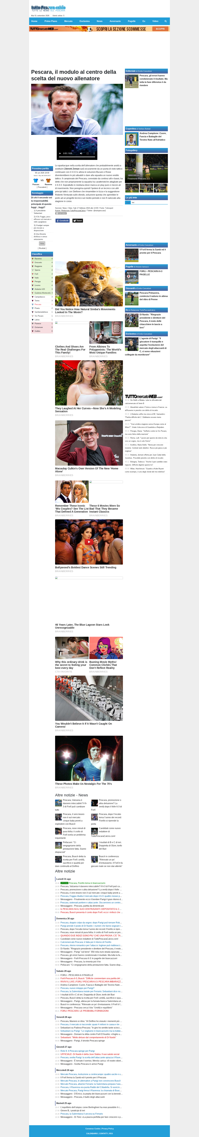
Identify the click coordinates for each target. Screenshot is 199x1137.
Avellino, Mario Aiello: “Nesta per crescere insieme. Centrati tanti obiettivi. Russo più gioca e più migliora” (146, 448)
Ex (127, 310)
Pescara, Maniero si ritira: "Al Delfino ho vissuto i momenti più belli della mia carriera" (101, 1021)
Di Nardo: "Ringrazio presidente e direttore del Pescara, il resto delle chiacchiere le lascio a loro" (107, 948)
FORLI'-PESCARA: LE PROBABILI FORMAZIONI (85, 1011)
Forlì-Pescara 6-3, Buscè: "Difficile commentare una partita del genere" (94, 978)
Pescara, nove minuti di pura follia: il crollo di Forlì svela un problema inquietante (99, 932)
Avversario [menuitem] (115, 21)
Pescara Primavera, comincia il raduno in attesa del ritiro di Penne (154, 296)
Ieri (133, 202)
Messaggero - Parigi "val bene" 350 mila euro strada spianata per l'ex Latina (97, 952)
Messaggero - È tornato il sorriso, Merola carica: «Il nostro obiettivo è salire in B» (99, 1061)
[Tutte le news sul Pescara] (48, 8)
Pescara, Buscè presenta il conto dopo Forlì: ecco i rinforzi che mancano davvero (99, 912)
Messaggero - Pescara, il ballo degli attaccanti (83, 1097)
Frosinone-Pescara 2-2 (139, 178)
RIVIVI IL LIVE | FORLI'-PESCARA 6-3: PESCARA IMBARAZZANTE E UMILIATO (100, 981)
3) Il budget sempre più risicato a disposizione (41, 228)
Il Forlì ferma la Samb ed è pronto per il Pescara (83, 1077)
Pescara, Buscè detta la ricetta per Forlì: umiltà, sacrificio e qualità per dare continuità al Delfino (106, 998)
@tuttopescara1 (99, 211)
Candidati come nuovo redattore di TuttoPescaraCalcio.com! (106, 832)
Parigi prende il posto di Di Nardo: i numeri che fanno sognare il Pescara (95, 926)
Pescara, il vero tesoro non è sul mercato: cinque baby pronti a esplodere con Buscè (101, 893)
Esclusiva (131, 334)
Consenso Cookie (92, 1129)
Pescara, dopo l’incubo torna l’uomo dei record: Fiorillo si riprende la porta (96, 929)
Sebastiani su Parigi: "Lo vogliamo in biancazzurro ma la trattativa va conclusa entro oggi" (103, 1031)
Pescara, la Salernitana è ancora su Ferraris (82, 1114)
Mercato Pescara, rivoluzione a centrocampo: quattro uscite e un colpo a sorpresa (99, 1074)
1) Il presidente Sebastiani (39, 212)
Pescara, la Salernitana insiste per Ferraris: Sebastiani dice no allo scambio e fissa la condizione (107, 991)
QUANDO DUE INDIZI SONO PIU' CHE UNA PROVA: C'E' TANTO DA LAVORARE (101, 935)
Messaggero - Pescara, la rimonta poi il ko (81, 961)
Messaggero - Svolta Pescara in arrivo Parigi (82, 1064)
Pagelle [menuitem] (132, 21)
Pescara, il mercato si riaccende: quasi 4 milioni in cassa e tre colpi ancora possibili (100, 1024)
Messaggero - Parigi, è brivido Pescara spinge (83, 1041)
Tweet (79, 220)
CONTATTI (103, 1134)
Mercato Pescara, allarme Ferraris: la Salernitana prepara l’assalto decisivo (97, 1084)
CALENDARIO (92, 1134)
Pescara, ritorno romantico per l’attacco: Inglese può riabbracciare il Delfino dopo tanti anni (104, 945)
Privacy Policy (108, 1129)
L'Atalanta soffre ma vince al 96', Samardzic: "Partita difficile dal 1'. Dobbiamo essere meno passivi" (145, 417)
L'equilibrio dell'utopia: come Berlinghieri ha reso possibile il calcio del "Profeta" (99, 1107)
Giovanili (130, 288)
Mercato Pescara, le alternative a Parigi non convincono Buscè (91, 1081)
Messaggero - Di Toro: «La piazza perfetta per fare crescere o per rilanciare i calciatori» (102, 1117)
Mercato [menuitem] (68, 21)
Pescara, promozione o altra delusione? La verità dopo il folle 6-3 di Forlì (95, 889)
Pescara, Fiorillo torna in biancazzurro (83, 883)
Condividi (63, 220)
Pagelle (129, 266)
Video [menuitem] (155, 21)
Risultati (42, 248)
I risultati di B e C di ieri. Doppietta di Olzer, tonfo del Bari (110, 845)
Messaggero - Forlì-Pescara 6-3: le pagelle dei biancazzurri (89, 958)
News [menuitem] (99, 21)
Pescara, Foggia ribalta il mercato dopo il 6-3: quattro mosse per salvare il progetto (100, 896)
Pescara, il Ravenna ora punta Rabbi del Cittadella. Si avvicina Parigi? (94, 1087)
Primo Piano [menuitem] (51, 21)
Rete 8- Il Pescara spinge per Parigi (78, 1051)
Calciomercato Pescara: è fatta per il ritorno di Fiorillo (86, 942)
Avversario (131, 245)
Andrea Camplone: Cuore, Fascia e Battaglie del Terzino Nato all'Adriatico (95, 985)
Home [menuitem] (34, 21)
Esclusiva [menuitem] (85, 21)
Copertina (131, 129)
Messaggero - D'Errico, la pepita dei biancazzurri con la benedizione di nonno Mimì (100, 1094)
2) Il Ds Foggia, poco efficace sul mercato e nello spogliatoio (42, 219)
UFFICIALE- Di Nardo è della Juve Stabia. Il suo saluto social (90, 1054)
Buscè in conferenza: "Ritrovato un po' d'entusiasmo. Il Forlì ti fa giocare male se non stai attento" (107, 1004)
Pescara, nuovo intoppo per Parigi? (77, 988)
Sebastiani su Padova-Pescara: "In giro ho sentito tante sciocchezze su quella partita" (101, 1028)
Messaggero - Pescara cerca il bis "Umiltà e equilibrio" (87, 1007)
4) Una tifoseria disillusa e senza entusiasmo (40, 236)
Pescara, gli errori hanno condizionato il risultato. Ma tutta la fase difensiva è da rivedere (103, 955)
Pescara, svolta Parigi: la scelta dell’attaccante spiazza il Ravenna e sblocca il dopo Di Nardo (105, 1057)
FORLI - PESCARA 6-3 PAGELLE (77, 975)
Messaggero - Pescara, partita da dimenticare (82, 906)
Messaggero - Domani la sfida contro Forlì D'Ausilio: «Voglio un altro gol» (96, 1034)
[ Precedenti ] (42, 187)
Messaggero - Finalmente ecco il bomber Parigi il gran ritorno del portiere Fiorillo (99, 899)
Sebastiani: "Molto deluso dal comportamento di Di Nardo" (88, 1037)
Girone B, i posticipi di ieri (73, 1110)
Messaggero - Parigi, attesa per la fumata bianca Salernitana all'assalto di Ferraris (100, 1001)
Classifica (37, 254)
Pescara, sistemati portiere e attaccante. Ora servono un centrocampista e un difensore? (102, 902)
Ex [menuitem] (144, 21)
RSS (111, 1134)
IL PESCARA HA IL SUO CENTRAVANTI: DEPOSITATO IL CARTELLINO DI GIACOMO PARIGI (107, 909)
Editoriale (131, 71)
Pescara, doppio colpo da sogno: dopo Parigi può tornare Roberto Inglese (96, 922)
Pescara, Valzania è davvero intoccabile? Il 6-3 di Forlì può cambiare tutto (96, 886)
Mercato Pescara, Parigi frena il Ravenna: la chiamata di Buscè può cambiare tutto (100, 1090)
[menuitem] (165, 21)
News (65, 208)
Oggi (128, 202)
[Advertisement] (89, 242)
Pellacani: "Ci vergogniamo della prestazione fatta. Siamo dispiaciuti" (94, 965)
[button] (42, 243)
